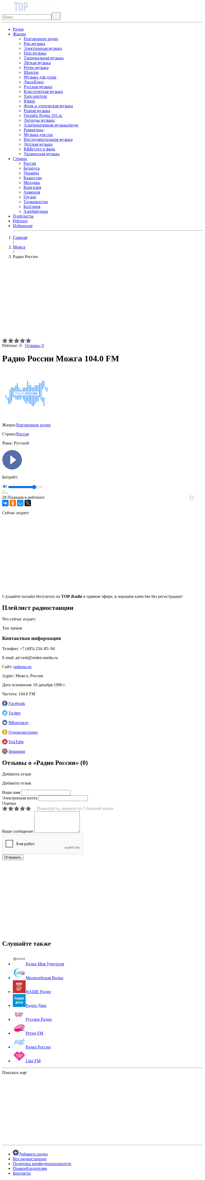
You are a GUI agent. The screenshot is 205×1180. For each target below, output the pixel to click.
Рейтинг (20, 221)
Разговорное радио (41, 38)
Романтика (34, 130)
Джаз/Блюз (34, 82)
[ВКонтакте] (5, 503)
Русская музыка (38, 86)
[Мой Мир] (20, 503)
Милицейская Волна (44, 977)
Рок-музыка (34, 43)
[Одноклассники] (13, 503)
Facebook (17, 703)
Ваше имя (11, 792)
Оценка (9, 803)
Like (199, 498)
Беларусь (31, 168)
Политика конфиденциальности (42, 1163)
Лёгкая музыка (37, 62)
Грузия (29, 197)
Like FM (33, 1061)
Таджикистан (35, 201)
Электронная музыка (43, 48)
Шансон (31, 72)
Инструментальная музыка (48, 139)
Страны (20, 158)
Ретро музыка (36, 67)
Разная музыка (37, 110)
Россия (29, 163)
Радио (18, 29)
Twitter (15, 713)
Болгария (31, 206)
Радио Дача (36, 1005)
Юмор (29, 101)
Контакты (22, 1173)
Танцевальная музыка (44, 58)
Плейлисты (23, 216)
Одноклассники (23, 732)
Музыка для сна (38, 134)
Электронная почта (19, 798)
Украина (31, 173)
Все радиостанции (29, 1159)
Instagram (17, 751)
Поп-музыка (35, 53)
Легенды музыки (39, 120)
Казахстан (32, 177)
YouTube (16, 742)
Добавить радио (33, 1154)
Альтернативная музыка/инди (51, 125)
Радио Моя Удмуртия (45, 964)
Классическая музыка (43, 91)
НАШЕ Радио (38, 991)
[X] (28, 503)
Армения (31, 192)
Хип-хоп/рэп (35, 96)
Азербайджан (35, 211)
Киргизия (32, 187)
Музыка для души (40, 77)
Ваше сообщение (17, 831)
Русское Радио (39, 1019)
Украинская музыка (42, 154)
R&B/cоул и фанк (39, 149)
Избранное (23, 225)
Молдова (31, 182)
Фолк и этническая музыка (48, 106)
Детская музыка (38, 144)
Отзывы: (34, 345)
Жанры (19, 34)
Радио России (38, 1047)
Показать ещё (14, 1072)
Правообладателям (30, 1168)
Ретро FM (34, 1033)
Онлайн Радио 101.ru (43, 115)
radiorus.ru (22, 666)
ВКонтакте (18, 722)
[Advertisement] (102, 300)
